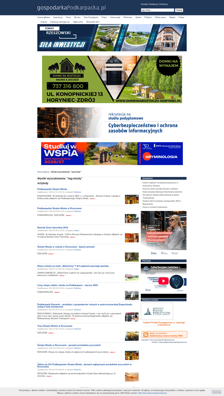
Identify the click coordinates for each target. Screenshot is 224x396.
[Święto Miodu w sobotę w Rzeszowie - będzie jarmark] (132, 257)
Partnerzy (163, 4)
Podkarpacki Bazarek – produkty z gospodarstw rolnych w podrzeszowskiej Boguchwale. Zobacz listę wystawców (85, 305)
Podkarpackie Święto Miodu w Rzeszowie (59, 208)
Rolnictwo (128, 17)
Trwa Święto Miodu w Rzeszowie (54, 326)
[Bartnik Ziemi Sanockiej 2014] (132, 237)
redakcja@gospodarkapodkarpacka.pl (172, 342)
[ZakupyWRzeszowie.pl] (157, 311)
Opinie (138, 17)
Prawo (181, 17)
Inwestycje (58, 17)
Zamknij (216, 392)
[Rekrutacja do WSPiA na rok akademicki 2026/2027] (112, 164)
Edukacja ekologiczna (60, 22)
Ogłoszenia (78, 22)
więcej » (93, 198)
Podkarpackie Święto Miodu (52, 189)
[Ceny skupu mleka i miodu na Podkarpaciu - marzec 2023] (132, 295)
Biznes (77, 17)
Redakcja (153, 4)
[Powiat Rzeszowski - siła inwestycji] (112, 51)
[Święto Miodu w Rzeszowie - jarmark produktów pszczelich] (132, 355)
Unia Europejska (91, 17)
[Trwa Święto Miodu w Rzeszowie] (132, 336)
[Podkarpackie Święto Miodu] (132, 199)
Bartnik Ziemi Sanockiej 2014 (52, 227)
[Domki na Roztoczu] (112, 102)
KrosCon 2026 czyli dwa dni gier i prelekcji (160, 189)
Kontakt (144, 4)
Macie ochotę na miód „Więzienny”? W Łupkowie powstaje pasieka (73, 266)
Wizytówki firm (92, 22)
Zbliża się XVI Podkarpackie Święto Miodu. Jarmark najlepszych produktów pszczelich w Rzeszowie (84, 365)
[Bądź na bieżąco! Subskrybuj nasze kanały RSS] (164, 334)
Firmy (68, 17)
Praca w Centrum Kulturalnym (155, 207)
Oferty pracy (160, 17)
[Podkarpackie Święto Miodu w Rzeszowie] (132, 218)
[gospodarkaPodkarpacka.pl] (71, 8)
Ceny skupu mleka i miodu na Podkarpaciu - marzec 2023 (67, 285)
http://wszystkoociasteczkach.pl (152, 393)
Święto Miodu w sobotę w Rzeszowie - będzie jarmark (66, 246)
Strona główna (43, 17)
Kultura (44, 22)
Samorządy (115, 17)
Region (172, 17)
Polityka (148, 17)
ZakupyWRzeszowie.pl (152, 322)
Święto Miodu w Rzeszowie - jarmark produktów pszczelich (69, 345)
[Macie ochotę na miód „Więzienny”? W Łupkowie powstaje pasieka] (132, 276)
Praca (104, 17)
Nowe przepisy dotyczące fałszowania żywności (162, 192)
